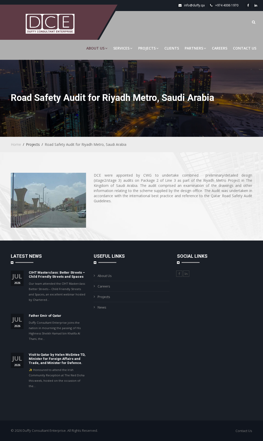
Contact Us (244, 48)
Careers (219, 48)
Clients (171, 48)
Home (16, 144)
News (102, 307)
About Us (95, 48)
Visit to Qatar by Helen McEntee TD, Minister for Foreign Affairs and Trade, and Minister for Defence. (57, 359)
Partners (194, 48)
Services (121, 48)
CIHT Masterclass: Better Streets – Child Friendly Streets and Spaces (57, 275)
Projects (147, 48)
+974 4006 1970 (226, 5)
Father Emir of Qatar (45, 316)
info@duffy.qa (194, 5)
